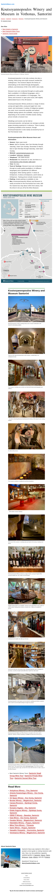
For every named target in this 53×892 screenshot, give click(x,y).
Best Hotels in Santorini (10, 29)
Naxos (43, 855)
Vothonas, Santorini (23, 155)
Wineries (21, 19)
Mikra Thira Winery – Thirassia (22, 825)
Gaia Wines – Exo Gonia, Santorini (23, 818)
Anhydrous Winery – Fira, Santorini (24, 790)
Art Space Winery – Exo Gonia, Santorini (26, 798)
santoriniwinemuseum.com (25, 153)
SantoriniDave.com (7, 4)
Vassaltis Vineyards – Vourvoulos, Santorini (27, 830)
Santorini (8, 19)
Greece (3, 19)
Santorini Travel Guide (10, 33)
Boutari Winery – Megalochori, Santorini (25, 800)
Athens (35, 857)
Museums (15, 19)
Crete (30, 857)
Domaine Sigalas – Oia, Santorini (23, 808)
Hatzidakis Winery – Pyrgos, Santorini (25, 823)
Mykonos (25, 857)
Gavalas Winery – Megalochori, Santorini (26, 820)
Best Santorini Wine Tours (11, 31)
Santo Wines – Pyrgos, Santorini (22, 828)
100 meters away (29, 766)
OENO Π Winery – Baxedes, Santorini (24, 815)
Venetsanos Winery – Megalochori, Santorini (27, 833)
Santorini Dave (7, 21)
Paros (48, 855)
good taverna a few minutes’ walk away (22, 162)
